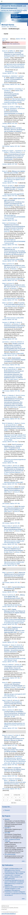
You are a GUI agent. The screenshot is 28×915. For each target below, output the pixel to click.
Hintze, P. (22, 205)
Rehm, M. (18, 664)
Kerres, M (4, 126)
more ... (24, 861)
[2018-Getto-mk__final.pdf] (18, 484)
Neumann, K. (16, 324)
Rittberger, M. (13, 780)
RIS (25, 39)
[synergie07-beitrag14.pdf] (18, 104)
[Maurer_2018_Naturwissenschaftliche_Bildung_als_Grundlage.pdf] (18, 123)
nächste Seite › (18, 800)
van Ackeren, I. (6, 342)
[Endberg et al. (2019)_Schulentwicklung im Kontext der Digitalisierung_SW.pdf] (18, 164)
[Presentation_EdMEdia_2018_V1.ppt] (18, 195)
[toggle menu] (26, 1)
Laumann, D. (5, 106)
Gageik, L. (12, 150)
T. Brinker (19, 449)
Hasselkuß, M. (19, 150)
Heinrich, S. (22, 306)
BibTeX (18, 39)
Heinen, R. (5, 595)
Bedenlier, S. (12, 367)
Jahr (3, 40)
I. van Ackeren (21, 267)
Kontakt (4, 909)
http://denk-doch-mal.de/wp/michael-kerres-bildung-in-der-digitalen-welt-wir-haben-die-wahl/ (14, 179)
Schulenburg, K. (13, 223)
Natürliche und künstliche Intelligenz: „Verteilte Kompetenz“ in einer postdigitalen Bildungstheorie (14, 888)
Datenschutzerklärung (9, 907)
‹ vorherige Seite (16, 794)
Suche (6, 34)
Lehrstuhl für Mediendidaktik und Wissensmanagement (14, 8)
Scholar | (4, 73)
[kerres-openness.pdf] (20, 146)
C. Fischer (21, 632)
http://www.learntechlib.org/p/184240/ (14, 194)
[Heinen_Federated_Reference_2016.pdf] (20, 788)
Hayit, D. (4, 700)
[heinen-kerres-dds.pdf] (18, 606)
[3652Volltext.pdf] (18, 280)
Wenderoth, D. (14, 108)
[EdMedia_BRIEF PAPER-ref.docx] (18, 441)
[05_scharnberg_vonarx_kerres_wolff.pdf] (18, 661)
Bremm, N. (19, 152)
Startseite (3, 26)
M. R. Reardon (20, 56)
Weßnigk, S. (19, 106)
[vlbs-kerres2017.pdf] (18, 592)
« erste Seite (6, 794)
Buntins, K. (5, 367)
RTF (22, 39)
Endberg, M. (5, 150)
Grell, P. (19, 687)
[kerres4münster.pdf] (18, 642)
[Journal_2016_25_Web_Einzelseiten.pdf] (18, 764)
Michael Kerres (13, 26)
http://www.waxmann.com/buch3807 (13, 482)
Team (8, 26)
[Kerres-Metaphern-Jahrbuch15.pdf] (18, 697)
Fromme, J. (14, 687)
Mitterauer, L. (18, 472)
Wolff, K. (6, 646)
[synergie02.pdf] (18, 745)
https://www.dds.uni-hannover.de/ (13, 605)
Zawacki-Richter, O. (12, 369)
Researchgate (9, 71)
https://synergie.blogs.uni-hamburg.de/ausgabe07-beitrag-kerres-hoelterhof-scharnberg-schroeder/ (15, 100)
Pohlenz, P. (7, 474)
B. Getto (17, 205)
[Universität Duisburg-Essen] (19, 17)
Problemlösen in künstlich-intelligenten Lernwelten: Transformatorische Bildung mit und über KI (15, 893)
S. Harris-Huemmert (9, 472)
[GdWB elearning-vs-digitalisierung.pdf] (18, 776)
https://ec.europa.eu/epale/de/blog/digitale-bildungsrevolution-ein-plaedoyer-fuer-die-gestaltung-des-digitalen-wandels (15, 621)
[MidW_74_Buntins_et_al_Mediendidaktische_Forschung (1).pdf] (20, 391)
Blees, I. (6, 780)
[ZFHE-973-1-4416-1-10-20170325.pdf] (20, 582)
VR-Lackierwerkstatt (10, 854)
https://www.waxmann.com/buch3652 (14, 278)
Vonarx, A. (13, 645)
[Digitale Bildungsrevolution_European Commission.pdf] (18, 624)
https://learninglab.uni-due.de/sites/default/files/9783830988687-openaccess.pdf (14, 217)
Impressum (5, 906)
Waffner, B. (12, 51)
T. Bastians (20, 189)
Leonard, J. (7, 57)
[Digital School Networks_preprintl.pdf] (18, 73)
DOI (3, 84)
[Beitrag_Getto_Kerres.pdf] (18, 728)
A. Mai (13, 716)
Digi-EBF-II (8, 827)
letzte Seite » (13, 802)
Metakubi (7, 819)
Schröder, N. (7, 90)
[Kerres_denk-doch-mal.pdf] (18, 183)
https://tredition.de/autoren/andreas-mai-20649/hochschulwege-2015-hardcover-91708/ (14, 725)
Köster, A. (11, 303)
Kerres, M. (5, 51)
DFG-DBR (7, 832)
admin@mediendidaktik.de (8, 913)
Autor (3, 39)
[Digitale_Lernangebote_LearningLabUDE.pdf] (20, 84)
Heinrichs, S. (14, 268)
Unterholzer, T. (14, 76)
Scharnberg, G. (6, 76)
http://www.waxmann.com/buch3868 (13, 259)
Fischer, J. (12, 106)
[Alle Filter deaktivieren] (13, 44)
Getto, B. (11, 185)
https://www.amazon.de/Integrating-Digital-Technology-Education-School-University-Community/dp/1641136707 (14, 66)
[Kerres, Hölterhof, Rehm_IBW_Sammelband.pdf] (20, 678)
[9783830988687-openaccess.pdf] (18, 244)
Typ (6, 39)
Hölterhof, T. (11, 89)
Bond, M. (18, 367)
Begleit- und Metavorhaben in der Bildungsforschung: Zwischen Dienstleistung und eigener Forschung (15, 870)
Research (7, 810)
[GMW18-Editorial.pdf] (18, 544)
